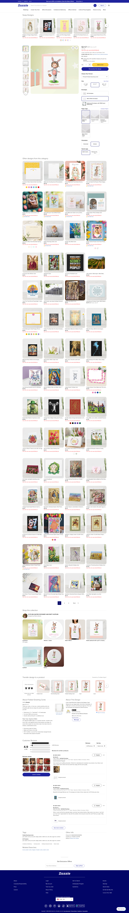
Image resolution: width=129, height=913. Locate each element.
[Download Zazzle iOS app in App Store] (70, 905)
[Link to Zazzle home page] (23, 5)
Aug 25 (85, 60)
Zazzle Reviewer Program (59, 761)
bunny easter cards (27, 849)
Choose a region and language (63, 897)
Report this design (100, 712)
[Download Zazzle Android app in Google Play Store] (80, 905)
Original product (62, 777)
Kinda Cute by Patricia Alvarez (101, 54)
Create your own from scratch (59, 713)
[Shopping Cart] (108, 5)
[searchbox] (63, 5)
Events (26, 1)
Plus (30, 1)
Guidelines (79, 911)
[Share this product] (73, 47)
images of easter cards (37, 849)
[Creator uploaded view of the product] (55, 70)
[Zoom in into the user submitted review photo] (26, 761)
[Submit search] (95, 5)
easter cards (46, 849)
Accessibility (85, 911)
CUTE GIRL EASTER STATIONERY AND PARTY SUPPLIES (43, 614)
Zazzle (20, 1)
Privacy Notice (74, 911)
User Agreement (67, 911)
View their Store (75, 717)
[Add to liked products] (76, 47)
